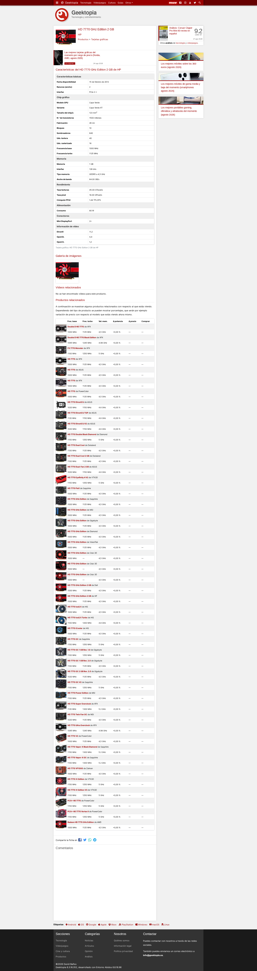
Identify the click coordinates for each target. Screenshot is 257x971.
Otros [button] (128, 2)
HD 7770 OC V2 (75, 682)
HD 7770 (71, 359)
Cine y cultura (63, 951)
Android (72, 924)
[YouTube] (190, 2)
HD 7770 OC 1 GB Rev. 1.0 (79, 650)
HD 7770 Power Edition (78, 693)
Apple (103, 924)
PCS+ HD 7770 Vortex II (78, 811)
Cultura (112, 2)
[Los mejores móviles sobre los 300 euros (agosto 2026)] (180, 56)
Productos (83, 39)
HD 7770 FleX (74, 488)
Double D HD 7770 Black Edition (82, 337)
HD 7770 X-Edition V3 (77, 790)
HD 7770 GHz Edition (77, 499)
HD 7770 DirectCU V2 (77, 423)
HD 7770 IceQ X (75, 607)
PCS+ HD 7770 (74, 800)
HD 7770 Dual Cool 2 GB (78, 456)
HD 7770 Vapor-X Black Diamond (82, 747)
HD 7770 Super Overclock (79, 704)
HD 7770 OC (73, 639)
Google (92, 924)
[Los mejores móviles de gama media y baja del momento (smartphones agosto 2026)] (180, 76)
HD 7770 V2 (73, 736)
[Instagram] (185, 2)
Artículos (89, 946)
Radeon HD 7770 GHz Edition (81, 822)
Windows (142, 924)
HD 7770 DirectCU (76, 402)
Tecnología (85, 2)
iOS (82, 924)
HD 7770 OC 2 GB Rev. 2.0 (79, 671)
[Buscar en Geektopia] (200, 2)
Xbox (113, 924)
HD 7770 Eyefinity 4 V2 (78, 477)
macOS (155, 924)
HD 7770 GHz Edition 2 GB (96, 29)
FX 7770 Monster (75, 348)
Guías (120, 2)
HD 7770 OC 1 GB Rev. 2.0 (79, 660)
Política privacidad (123, 951)
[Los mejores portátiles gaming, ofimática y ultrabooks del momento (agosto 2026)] (180, 100)
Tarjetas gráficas (99, 39)
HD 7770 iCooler (75, 628)
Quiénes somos (121, 940)
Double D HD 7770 (76, 326)
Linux (166, 924)
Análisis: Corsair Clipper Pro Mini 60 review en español (180, 31)
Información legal (122, 946)
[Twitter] (195, 2)
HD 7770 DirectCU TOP (78, 413)
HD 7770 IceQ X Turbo (77, 617)
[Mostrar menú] (57, 2)
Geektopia (71, 2)
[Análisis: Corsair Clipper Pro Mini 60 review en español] (163, 33)
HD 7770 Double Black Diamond (82, 434)
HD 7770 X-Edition (76, 779)
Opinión (89, 951)
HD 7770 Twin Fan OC (77, 714)
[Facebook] (180, 2)
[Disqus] (105, 886)
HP (79, 34)
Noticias (89, 940)
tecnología (180, 43)
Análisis (88, 956)
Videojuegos (99, 2)
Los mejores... (70, 63)
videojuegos (192, 43)
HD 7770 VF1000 (75, 768)
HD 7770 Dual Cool (76, 445)
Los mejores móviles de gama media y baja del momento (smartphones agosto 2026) (180, 87)
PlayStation (127, 924)
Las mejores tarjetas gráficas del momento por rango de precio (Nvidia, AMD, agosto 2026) (82, 55)
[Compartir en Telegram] (95, 840)
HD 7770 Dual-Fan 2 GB (78, 467)
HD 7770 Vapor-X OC (77, 757)
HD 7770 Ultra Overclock (79, 725)
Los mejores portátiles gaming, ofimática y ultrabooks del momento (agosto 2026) (179, 111)
